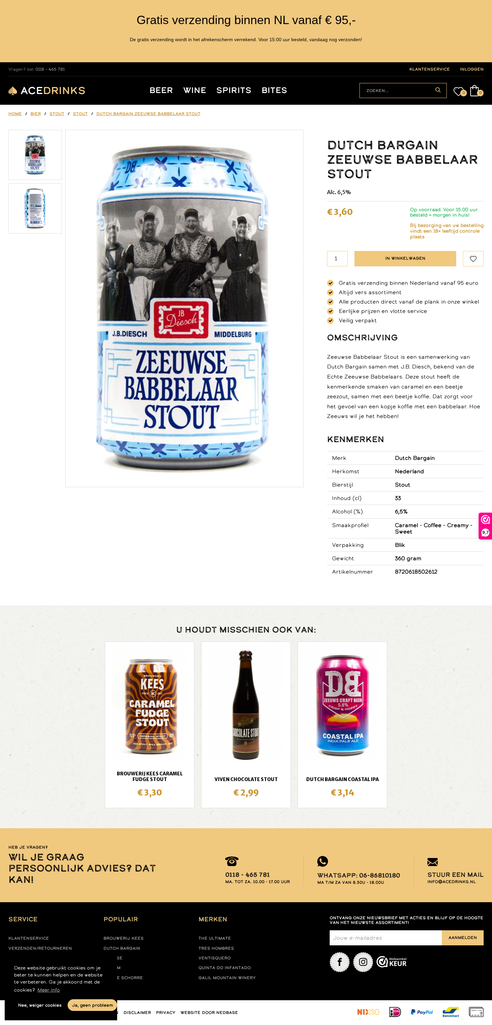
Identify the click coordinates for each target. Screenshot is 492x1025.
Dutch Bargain (121, 948)
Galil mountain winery (227, 977)
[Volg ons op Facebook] (340, 962)
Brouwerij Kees (123, 938)
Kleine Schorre (123, 977)
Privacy (165, 1012)
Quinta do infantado (224, 967)
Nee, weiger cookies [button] (40, 1005)
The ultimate (214, 938)
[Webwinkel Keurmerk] (392, 962)
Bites (274, 90)
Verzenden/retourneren (40, 948)
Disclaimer (137, 1012)
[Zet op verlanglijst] (473, 258)
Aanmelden (462, 937)
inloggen (472, 69)
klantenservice (429, 69)
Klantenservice (28, 938)
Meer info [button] (48, 990)
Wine (194, 90)
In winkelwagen (405, 258)
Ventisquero (214, 958)
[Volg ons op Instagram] (363, 962)
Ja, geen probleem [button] (92, 1005)
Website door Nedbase (209, 1012)
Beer (161, 90)
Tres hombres (216, 948)
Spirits (233, 90)
